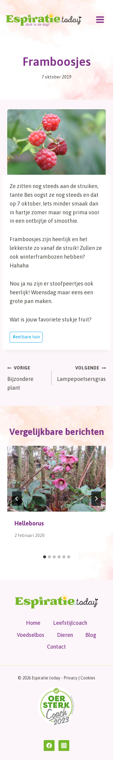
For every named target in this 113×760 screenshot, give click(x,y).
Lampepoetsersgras (81, 374)
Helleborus (29, 523)
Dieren (65, 635)
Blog (90, 635)
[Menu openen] (100, 19)
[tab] (44, 556)
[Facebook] (49, 745)
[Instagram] (63, 745)
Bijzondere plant (20, 378)
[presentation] (56, 479)
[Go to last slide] (17, 498)
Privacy (70, 677)
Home (33, 623)
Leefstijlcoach (70, 623)
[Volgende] (96, 498)
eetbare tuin (26, 336)
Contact (56, 646)
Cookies (87, 677)
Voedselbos (30, 635)
